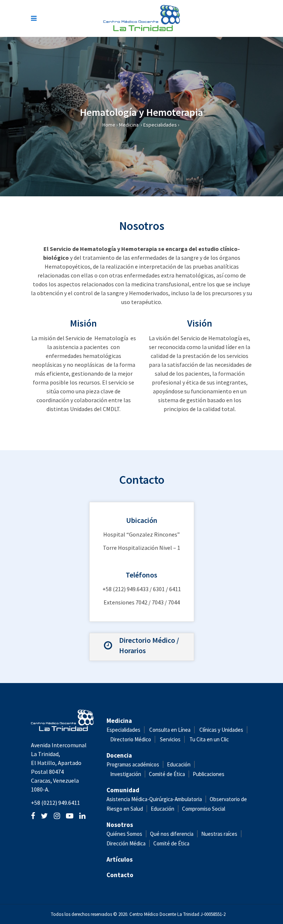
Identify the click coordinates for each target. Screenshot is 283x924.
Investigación (125, 774)
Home (108, 124)
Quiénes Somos (124, 833)
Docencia (119, 755)
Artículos (119, 859)
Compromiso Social (203, 808)
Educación (179, 764)
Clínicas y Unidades (221, 729)
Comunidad (122, 790)
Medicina (129, 124)
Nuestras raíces (219, 833)
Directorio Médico (130, 739)
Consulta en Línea (170, 729)
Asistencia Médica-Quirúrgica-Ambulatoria (154, 799)
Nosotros (119, 825)
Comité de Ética (167, 774)
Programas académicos (132, 764)
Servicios (170, 739)
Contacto (119, 875)
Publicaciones (208, 774)
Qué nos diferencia (171, 833)
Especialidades (160, 124)
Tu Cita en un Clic (209, 739)
